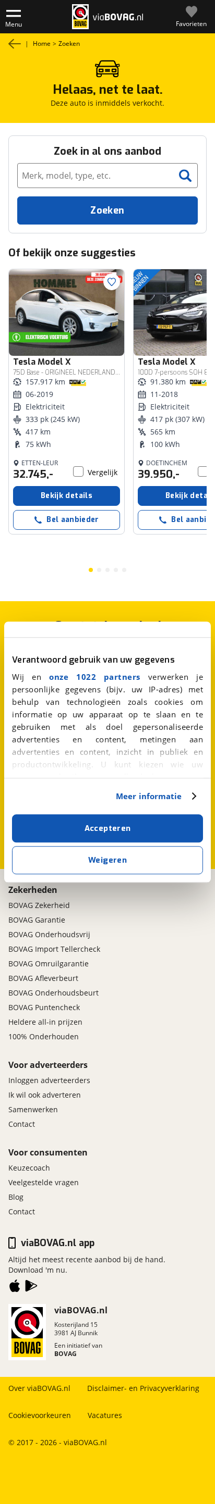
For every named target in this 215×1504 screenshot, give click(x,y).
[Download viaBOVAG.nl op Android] (31, 1287)
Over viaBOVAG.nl (39, 1388)
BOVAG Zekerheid (39, 905)
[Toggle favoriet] (111, 281)
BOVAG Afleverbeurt (43, 978)
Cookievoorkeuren (39, 1415)
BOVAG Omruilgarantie (48, 963)
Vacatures (105, 1415)
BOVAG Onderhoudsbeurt (53, 993)
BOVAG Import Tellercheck (54, 949)
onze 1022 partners (94, 677)
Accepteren (108, 828)
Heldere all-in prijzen (45, 1022)
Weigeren (107, 860)
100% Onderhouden (43, 1036)
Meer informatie (149, 796)
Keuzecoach (29, 1168)
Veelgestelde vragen (43, 1182)
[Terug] (14, 44)
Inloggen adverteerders (49, 1080)
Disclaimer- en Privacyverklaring (143, 1388)
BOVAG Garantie (36, 920)
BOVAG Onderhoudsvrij (49, 934)
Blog (15, 1197)
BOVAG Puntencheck (44, 1007)
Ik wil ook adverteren (44, 1095)
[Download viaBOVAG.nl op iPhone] (14, 1287)
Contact (21, 1124)
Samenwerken (33, 1109)
